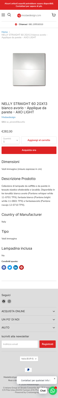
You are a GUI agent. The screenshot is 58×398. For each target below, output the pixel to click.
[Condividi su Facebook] (4, 267)
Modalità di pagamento (14, 377)
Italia (27, 358)
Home (5, 32)
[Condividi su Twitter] (9, 267)
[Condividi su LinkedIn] (15, 267)
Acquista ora (29, 150)
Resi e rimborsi (15, 380)
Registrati (47, 344)
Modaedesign (9, 117)
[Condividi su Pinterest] (21, 267)
